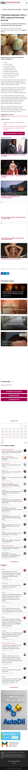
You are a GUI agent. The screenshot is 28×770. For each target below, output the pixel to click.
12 (10, 431)
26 (10, 437)
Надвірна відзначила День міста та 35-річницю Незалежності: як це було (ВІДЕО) (11, 526)
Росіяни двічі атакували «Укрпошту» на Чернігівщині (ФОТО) (11, 540)
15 (21, 431)
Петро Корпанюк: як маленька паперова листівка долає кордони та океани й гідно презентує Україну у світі (12, 680)
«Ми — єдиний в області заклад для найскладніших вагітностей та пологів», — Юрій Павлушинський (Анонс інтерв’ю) (12, 610)
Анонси (4, 606)
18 (6, 434)
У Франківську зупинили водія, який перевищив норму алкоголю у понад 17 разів (11, 518)
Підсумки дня (15, 395)
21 (17, 434)
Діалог (4, 565)
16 (25, 431)
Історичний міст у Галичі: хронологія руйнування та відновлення (11, 586)
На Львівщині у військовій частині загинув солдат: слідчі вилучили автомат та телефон (12, 493)
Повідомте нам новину (15, 391)
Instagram (14, 116)
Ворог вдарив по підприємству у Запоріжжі (13, 309)
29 (21, 437)
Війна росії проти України (7, 449)
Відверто (4, 631)
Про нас (14, 763)
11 (6, 431)
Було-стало (5, 583)
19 (10, 434)
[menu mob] (26, 3)
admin (15, 268)
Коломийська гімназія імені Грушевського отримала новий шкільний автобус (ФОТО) (12, 510)
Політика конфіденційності (14, 761)
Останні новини (8, 445)
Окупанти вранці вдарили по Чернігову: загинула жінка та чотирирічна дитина (12, 451)
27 (14, 437)
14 (17, 431)
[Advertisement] (14, 364)
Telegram (25, 116)
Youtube (19, 116)
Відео (3, 476)
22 (21, 434)
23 (25, 434)
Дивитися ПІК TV (15, 399)
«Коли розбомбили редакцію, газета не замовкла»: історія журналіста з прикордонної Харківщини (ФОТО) (11, 647)
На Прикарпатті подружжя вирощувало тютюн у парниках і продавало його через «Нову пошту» (12, 501)
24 (2, 437)
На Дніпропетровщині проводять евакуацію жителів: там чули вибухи (11, 485)
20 (14, 434)
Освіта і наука (5, 506)
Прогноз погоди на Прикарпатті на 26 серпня (11, 465)
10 (2, 431)
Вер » (25, 442)
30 (25, 437)
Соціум (3, 531)
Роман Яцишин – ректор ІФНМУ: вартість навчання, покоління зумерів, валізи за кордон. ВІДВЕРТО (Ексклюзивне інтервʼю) (12, 635)
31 (2, 440)
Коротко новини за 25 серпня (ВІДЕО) (12, 341)
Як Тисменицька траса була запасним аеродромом (11, 670)
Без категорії (4, 470)
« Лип (2, 442)
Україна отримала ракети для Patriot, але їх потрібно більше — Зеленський (12, 548)
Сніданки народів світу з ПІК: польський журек (15, 126)
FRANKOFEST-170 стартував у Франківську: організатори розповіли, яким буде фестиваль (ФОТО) (11, 555)
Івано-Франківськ (5, 463)
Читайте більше (14, 561)
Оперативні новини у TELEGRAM (14, 133)
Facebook (9, 116)
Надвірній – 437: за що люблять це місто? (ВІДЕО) (12, 478)
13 (14, 431)
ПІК (17, 28)
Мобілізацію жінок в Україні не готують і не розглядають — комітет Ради (12, 534)
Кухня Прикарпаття (22, 268)
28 (17, 437)
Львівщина (4, 490)
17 (2, 434)
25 (6, 437)
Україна (3, 538)
